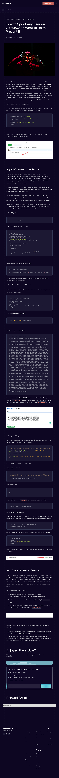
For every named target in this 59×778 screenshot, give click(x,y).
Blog (26, 759)
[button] (56, 3)
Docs (26, 753)
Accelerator (39, 731)
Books (26, 762)
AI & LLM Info (39, 769)
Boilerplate (50, 738)
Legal (37, 762)
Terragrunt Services (41, 738)
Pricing (37, 741)
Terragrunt (50, 731)
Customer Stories (29, 756)
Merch (37, 759)
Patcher (26, 741)
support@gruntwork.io (33, 640)
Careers (38, 756)
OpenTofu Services (40, 735)
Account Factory (29, 735)
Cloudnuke (50, 741)
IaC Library (27, 731)
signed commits (25, 183)
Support (38, 744)
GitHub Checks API (24, 634)
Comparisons (28, 769)
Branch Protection (46, 84)
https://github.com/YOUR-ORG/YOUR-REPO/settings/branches (27, 596)
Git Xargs (50, 744)
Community (27, 766)
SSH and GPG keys (24, 398)
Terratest (50, 735)
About (37, 753)
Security (38, 766)
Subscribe (46, 686)
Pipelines (27, 738)
